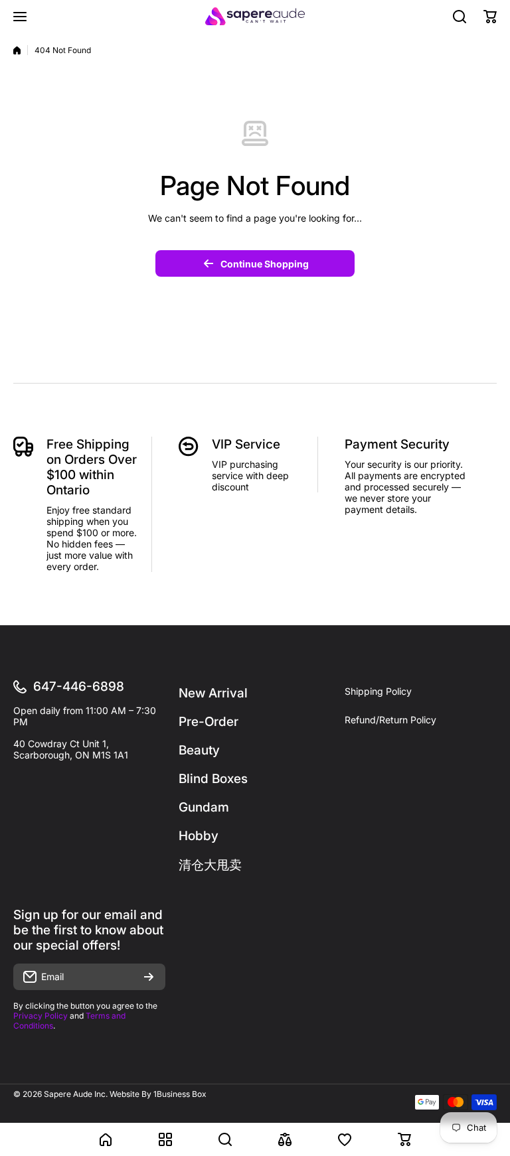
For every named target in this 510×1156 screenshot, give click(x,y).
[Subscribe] (148, 977)
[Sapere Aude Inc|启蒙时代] (255, 16)
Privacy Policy (40, 1016)
